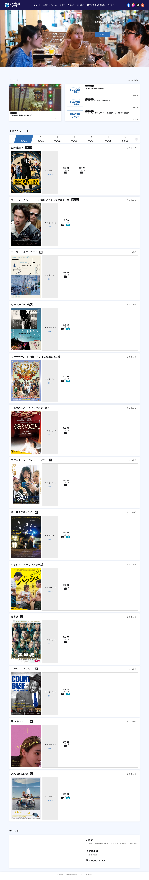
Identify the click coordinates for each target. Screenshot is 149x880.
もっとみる (133, 80)
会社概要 (60, 874)
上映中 (62, 5)
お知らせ (99, 17)
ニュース (37, 5)
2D (66, 172)
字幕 (68, 225)
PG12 (29, 147)
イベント (13, 113)
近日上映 (71, 5)
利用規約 (89, 874)
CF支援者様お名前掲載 (96, 5)
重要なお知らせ (89, 86)
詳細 (102, 34)
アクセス (110, 5)
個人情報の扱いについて (74, 874)
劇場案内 (80, 5)
